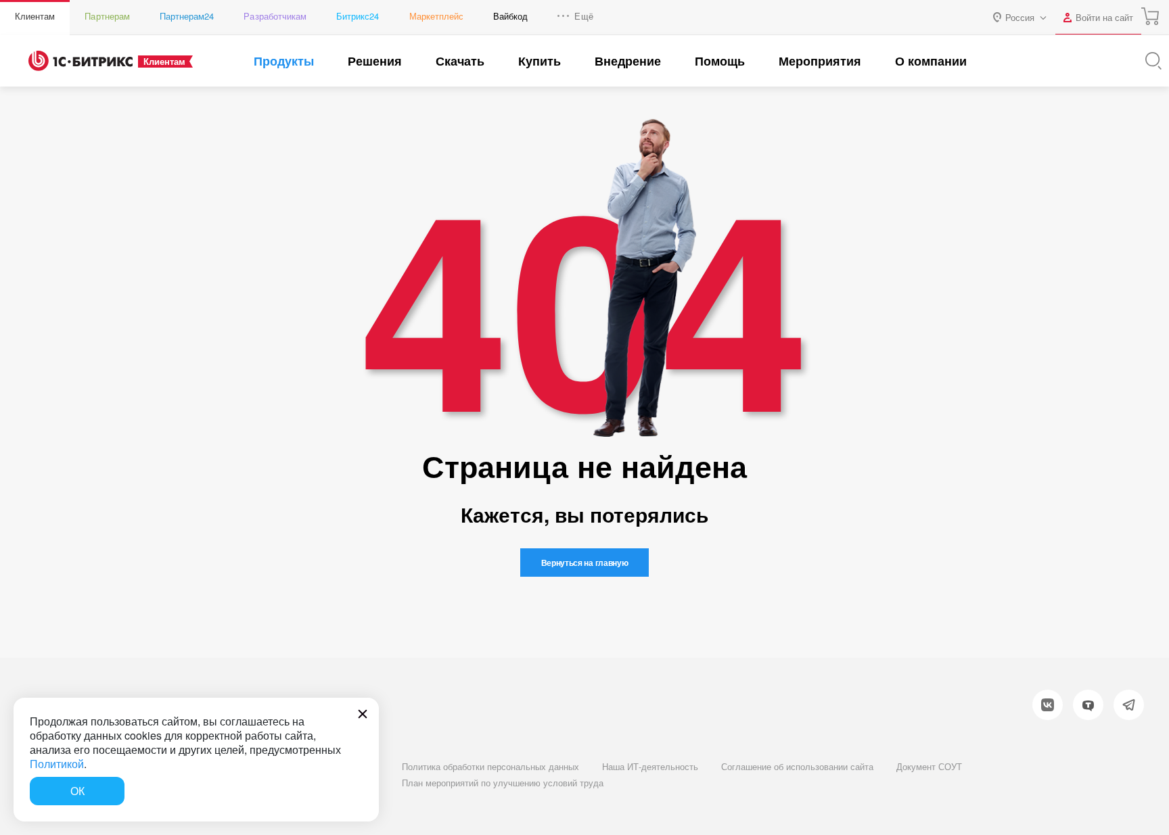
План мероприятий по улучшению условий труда (502, 782)
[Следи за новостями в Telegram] (1129, 705)
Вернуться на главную (584, 562)
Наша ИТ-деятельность (650, 766)
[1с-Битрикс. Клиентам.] (80, 61)
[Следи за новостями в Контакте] (1047, 705)
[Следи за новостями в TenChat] (1088, 705)
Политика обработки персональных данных (490, 766)
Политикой (57, 763)
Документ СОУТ (929, 766)
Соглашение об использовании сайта (797, 766)
